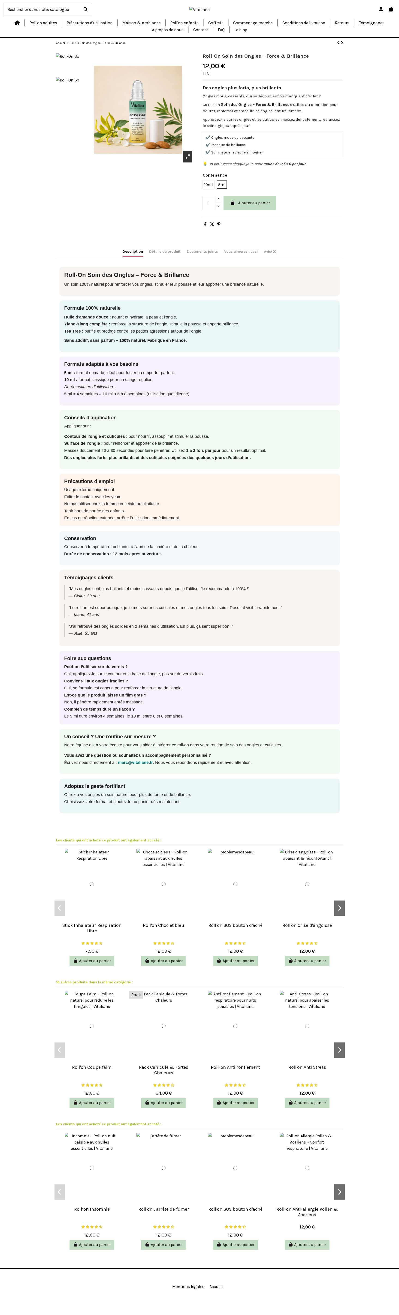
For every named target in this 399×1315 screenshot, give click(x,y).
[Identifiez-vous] (381, 9)
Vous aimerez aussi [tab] (241, 251)
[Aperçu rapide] (92, 917)
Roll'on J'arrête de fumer (163, 1209)
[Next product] (342, 42)
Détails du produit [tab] (165, 251)
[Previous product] (339, 42)
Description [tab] (133, 251)
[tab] (270, 252)
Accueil (216, 1286)
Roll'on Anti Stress (307, 1067)
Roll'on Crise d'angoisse (307, 925)
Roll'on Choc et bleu (163, 925)
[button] (59, 908)
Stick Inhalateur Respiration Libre (91, 928)
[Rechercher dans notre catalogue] (85, 9)
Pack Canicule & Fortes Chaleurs (163, 1070)
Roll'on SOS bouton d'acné (235, 925)
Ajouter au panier (254, 202)
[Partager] (205, 224)
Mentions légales (188, 1286)
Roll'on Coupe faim (92, 1067)
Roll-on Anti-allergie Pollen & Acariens (307, 1212)
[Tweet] (212, 224)
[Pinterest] (219, 224)
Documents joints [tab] (202, 251)
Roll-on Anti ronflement (235, 1067)
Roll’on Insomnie (92, 1209)
